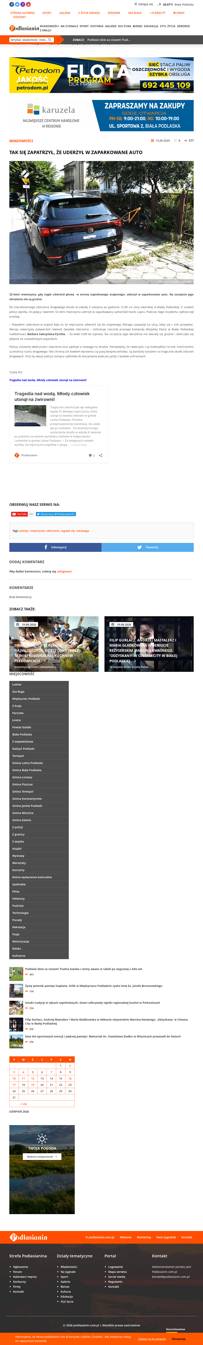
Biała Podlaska (22, 734)
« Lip (23, 1104)
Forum (17, 1272)
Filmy (15, 891)
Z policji (17, 827)
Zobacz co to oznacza (152, 1338)
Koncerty (18, 870)
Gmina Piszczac (22, 784)
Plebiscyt (158, 13)
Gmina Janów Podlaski (27, 806)
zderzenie (52, 531)
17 (14, 1085)
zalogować (64, 571)
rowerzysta (37, 531)
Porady (17, 920)
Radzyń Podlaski (23, 749)
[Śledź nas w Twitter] (17, 4)
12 (32, 1078)
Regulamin (115, 1282)
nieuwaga (82, 531)
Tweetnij (151, 547)
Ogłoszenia (20, 1267)
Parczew (17, 713)
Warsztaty (19, 863)
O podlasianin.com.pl (100, 1237)
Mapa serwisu (117, 1272)
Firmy (180, 13)
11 (23, 1078)
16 (70, 1078)
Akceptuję (179, 1338)
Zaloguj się (145, 4)
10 (14, 1078)
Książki (17, 848)
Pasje (15, 934)
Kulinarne (18, 956)
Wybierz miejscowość (40, 1156)
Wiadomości (49, 26)
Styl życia (167, 26)
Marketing (144, 1237)
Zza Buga (134, 13)
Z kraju (45, 30)
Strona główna (22, 13)
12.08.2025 (162, 140)
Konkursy (19, 1282)
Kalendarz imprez (25, 1277)
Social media (116, 1277)
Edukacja (151, 26)
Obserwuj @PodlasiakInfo (57, 514)
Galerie (64, 13)
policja (23, 531)
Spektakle (19, 884)
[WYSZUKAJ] (31, 39)
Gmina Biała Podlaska (26, 770)
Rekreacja (18, 927)
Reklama (125, 1237)
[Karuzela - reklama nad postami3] (101, 115)
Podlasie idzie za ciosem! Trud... (108, 40)
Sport (46, 13)
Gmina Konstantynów (27, 798)
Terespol (18, 756)
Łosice (16, 720)
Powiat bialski (21, 727)
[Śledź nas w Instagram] (22, 4)
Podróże (18, 906)
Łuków (16, 684)
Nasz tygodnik (166, 1237)
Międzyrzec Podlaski (26, 699)
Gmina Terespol (22, 791)
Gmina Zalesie (21, 820)
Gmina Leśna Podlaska (27, 763)
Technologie (20, 913)
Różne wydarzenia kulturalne (32, 877)
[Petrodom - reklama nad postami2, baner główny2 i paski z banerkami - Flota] (101, 75)
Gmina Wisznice (23, 813)
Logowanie (115, 1267)
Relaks (16, 948)
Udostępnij (58, 547)
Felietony (18, 898)
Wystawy (18, 856)
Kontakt (19, 17)
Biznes (138, 26)
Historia (96, 26)
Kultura (124, 26)
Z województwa (22, 741)
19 (32, 1085)
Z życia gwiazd (89, 13)
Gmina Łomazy (22, 777)
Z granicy (18, 834)
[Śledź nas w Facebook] (11, 4)
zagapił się (68, 531)
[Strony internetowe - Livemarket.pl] (179, 1332)
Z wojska (18, 841)
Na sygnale (69, 26)
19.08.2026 (28, 624)
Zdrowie (114, 13)
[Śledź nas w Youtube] (28, 4)
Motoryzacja (20, 941)
